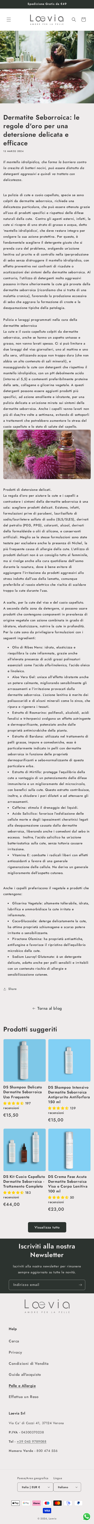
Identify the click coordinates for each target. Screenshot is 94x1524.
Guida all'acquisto (25, 1374)
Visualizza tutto (47, 1227)
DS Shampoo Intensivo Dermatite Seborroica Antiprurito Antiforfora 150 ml (69, 1094)
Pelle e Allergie (22, 1385)
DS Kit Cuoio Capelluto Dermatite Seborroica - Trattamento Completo (24, 1181)
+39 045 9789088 (32, 1441)
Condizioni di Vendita (29, 1363)
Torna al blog (49, 1008)
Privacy (15, 1352)
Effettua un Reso (24, 1396)
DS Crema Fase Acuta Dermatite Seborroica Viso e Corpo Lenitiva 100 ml (68, 1184)
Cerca (14, 1341)
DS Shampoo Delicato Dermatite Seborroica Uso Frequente (22, 1092)
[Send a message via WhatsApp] (87, 1516)
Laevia (52, 1518)
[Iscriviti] (80, 1285)
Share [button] (12, 989)
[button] (9, 19)
